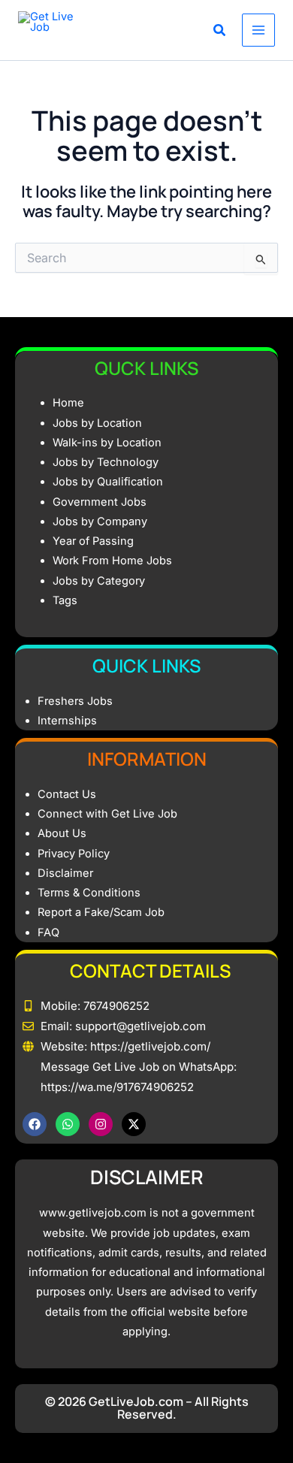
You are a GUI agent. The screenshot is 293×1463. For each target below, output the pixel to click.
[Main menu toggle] (258, 30)
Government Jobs (99, 502)
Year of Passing (93, 541)
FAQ (48, 932)
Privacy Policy (74, 853)
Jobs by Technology (106, 462)
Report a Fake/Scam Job (101, 912)
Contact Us (67, 794)
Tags (65, 600)
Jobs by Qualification (108, 481)
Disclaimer (65, 873)
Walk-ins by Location (107, 442)
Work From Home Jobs (112, 560)
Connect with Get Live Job (107, 814)
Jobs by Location (97, 423)
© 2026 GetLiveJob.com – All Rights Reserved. (147, 1408)
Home (68, 403)
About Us (62, 833)
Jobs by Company (100, 521)
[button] (220, 32)
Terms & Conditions (89, 892)
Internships (67, 720)
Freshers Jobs (75, 701)
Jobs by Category (99, 581)
